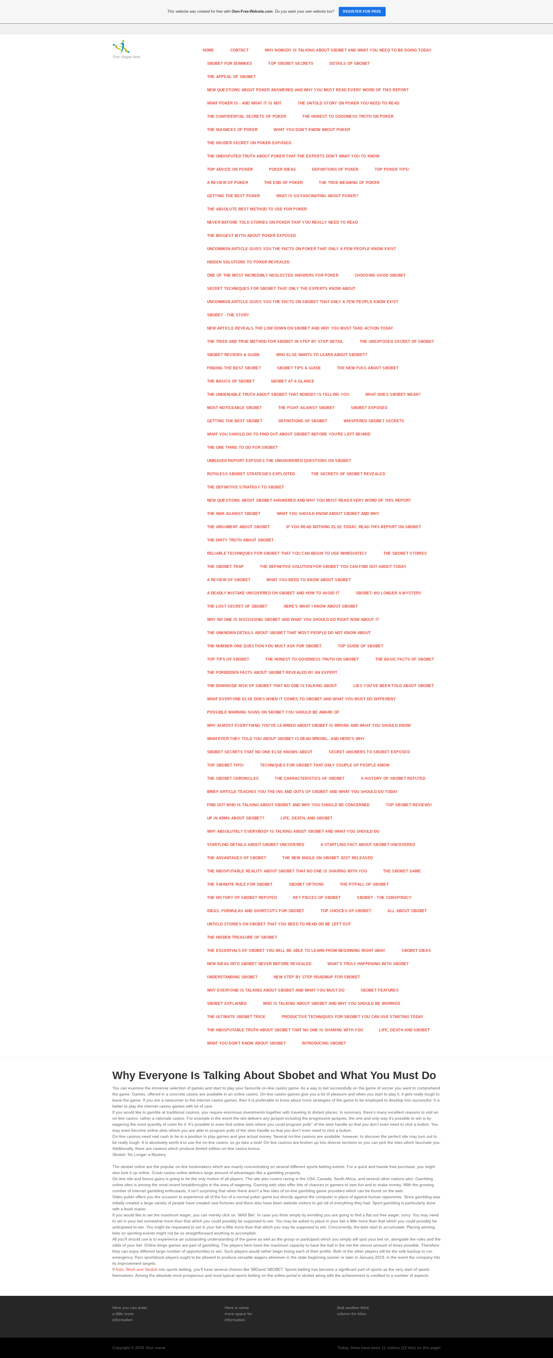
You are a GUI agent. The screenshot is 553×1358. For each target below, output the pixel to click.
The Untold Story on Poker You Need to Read (348, 103)
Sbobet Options (306, 884)
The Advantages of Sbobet (236, 858)
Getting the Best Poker (233, 196)
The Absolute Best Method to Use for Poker (257, 209)
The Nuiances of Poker (232, 130)
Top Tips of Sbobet (228, 659)
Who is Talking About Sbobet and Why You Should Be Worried (331, 1003)
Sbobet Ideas (416, 950)
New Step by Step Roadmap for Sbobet (317, 977)
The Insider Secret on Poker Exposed (249, 143)
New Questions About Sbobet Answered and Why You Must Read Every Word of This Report (309, 500)
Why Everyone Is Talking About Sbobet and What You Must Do (276, 990)
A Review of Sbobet (229, 580)
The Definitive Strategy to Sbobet (245, 487)
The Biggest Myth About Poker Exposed (251, 235)
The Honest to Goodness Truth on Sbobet (312, 659)
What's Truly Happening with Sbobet (368, 964)
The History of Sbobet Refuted (242, 897)
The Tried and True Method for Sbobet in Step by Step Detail (275, 341)
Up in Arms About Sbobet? (236, 818)
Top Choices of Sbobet (346, 911)
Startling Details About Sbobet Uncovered (255, 844)
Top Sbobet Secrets (290, 63)
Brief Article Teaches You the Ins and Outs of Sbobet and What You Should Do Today (302, 792)
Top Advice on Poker (230, 169)
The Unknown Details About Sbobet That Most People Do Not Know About (289, 633)
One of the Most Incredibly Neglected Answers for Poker (273, 275)
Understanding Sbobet (232, 977)
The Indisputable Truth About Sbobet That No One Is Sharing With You (285, 1030)
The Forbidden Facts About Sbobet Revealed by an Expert (272, 672)
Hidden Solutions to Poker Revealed (248, 262)
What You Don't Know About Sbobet (246, 1043)
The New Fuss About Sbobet (368, 368)
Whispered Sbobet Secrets (374, 421)
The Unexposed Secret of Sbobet (397, 341)
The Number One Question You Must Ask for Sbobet (264, 646)
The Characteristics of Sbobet (309, 778)
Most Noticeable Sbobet (234, 408)
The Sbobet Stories (405, 553)
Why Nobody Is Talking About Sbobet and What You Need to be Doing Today (348, 50)
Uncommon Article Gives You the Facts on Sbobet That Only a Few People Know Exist (303, 302)
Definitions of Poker (335, 169)
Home (208, 50)
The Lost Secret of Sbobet (237, 606)
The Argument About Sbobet (238, 527)
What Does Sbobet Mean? (393, 394)
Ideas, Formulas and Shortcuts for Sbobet (255, 911)
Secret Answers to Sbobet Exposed (369, 752)
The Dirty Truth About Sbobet (240, 540)
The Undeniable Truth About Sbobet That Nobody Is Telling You (278, 394)
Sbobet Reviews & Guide (233, 355)
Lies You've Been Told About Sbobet (393, 686)
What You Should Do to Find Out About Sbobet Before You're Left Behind (288, 434)
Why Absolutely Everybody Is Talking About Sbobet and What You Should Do (293, 831)
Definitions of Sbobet (303, 421)
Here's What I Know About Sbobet (321, 606)
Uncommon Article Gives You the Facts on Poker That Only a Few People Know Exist (301, 249)
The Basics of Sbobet (231, 381)
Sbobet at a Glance (292, 381)
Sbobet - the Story (228, 315)
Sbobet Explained (227, 1003)
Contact (239, 50)
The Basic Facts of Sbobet (404, 659)
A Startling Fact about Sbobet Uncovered (368, 844)
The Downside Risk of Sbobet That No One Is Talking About (272, 686)
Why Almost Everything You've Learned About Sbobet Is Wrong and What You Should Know (309, 725)
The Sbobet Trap (225, 566)
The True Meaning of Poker (349, 182)
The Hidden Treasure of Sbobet (242, 937)
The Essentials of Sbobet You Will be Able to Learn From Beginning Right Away (296, 950)
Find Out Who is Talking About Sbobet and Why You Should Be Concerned (288, 805)
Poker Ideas (282, 169)
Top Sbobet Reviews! (409, 805)
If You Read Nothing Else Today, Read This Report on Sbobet (353, 527)
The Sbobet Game (402, 871)
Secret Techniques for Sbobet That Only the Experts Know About (281, 288)
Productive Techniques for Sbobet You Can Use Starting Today (353, 1017)
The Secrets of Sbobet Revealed (348, 474)
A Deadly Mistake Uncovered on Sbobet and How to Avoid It (273, 593)
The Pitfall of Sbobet (364, 884)
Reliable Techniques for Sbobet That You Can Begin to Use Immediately (287, 553)
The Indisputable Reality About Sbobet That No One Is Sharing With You (287, 871)
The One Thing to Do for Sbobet (242, 447)
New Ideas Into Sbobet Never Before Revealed (259, 964)
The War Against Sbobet (234, 513)
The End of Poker (283, 182)
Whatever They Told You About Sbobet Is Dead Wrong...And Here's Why (286, 739)
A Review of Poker (227, 182)
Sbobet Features (380, 990)
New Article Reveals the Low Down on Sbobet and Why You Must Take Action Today (300, 328)
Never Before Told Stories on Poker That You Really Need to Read (282, 222)
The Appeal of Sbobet (231, 77)
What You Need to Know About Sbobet (308, 580)
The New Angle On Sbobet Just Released (327, 858)
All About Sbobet (407, 911)
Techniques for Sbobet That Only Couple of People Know (324, 765)
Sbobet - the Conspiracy (384, 897)
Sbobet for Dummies (229, 63)
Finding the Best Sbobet (234, 368)
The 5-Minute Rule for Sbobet (240, 884)
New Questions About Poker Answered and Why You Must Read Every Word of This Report (308, 90)
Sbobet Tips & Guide (299, 368)
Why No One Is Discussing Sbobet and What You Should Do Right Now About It (293, 619)
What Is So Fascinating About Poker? (317, 196)
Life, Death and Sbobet (404, 1030)
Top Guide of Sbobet (360, 646)
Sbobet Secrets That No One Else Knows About (260, 752)
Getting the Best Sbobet (234, 421)
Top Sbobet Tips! (225, 765)
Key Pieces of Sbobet (317, 897)
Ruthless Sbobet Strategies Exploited (251, 474)
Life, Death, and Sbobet (306, 818)
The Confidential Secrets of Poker (246, 116)
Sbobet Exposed (369, 408)
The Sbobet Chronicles (233, 778)
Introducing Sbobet (324, 1043)
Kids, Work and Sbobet (137, 1269)
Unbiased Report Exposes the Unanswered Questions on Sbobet (279, 461)
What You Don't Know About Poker (312, 130)
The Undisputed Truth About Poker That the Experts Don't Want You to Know (293, 156)
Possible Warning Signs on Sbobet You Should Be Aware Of (273, 712)
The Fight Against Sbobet (306, 408)
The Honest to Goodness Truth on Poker (347, 116)
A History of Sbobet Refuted (393, 778)
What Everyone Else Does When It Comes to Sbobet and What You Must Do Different (301, 699)
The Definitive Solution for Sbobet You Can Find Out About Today (333, 566)
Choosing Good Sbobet (380, 275)
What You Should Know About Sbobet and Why (328, 513)
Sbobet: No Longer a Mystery (389, 593)
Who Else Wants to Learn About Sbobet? (322, 355)
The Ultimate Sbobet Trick (236, 1017)
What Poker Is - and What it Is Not (244, 103)
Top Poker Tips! (392, 169)
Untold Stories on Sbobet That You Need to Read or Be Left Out (279, 924)
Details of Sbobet (349, 63)
